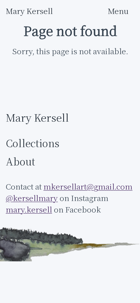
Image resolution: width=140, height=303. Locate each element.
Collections (32, 143)
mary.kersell (29, 209)
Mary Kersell (29, 11)
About (20, 162)
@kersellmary (32, 198)
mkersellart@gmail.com (87, 186)
